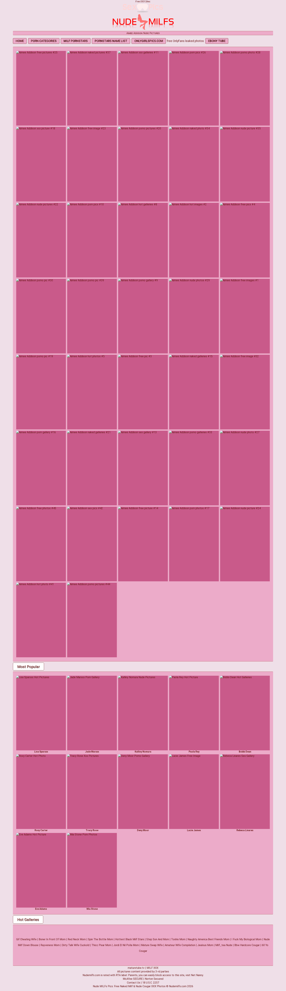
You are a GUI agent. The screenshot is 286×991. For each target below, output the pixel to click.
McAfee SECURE (133, 978)
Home (20, 41)
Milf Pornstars (76, 41)
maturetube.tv (136, 967)
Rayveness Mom (50, 945)
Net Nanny (197, 975)
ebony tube (216, 41)
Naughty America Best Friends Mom (208, 939)
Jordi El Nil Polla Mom (126, 945)
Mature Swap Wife (152, 945)
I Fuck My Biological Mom (247, 939)
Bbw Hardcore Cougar (247, 945)
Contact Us (133, 982)
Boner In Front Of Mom (52, 939)
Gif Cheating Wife (26, 939)
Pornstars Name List (111, 41)
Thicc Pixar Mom (101, 945)
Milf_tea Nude (223, 945)
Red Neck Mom (77, 939)
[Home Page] (143, 29)
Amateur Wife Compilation (180, 945)
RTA (118, 975)
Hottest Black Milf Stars (129, 939)
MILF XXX (152, 967)
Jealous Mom (205, 945)
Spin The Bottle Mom (100, 939)
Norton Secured (154, 978)
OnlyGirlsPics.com (148, 41)
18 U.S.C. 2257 (150, 982)
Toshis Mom (178, 939)
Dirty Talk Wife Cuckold (75, 945)
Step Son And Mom (157, 939)
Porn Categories (44, 41)
